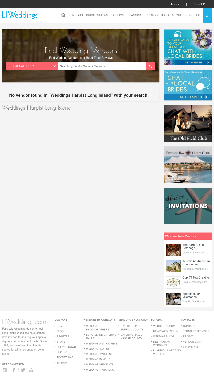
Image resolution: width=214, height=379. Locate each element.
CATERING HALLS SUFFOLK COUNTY (132, 327)
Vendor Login (192, 341)
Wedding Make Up (98, 359)
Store (177, 15)
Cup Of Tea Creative (196, 277)
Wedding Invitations (100, 369)
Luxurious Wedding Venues (167, 352)
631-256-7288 (191, 346)
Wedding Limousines (100, 354)
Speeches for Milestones (191, 295)
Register (192, 15)
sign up (199, 4)
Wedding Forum (164, 326)
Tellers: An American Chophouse (196, 262)
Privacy (188, 336)
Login (175, 4)
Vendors (76, 15)
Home (60, 326)
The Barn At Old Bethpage (193, 246)
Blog (165, 15)
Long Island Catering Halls (101, 336)
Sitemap (62, 362)
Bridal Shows (97, 15)
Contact (189, 326)
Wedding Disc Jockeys (101, 343)
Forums (117, 15)
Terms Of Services (196, 331)
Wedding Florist (97, 348)
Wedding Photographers (97, 327)
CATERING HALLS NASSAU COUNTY (131, 336)
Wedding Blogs (164, 336)
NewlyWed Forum (165, 331)
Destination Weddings (161, 343)
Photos (152, 15)
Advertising (65, 357)
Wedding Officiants (99, 364)
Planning (134, 15)
